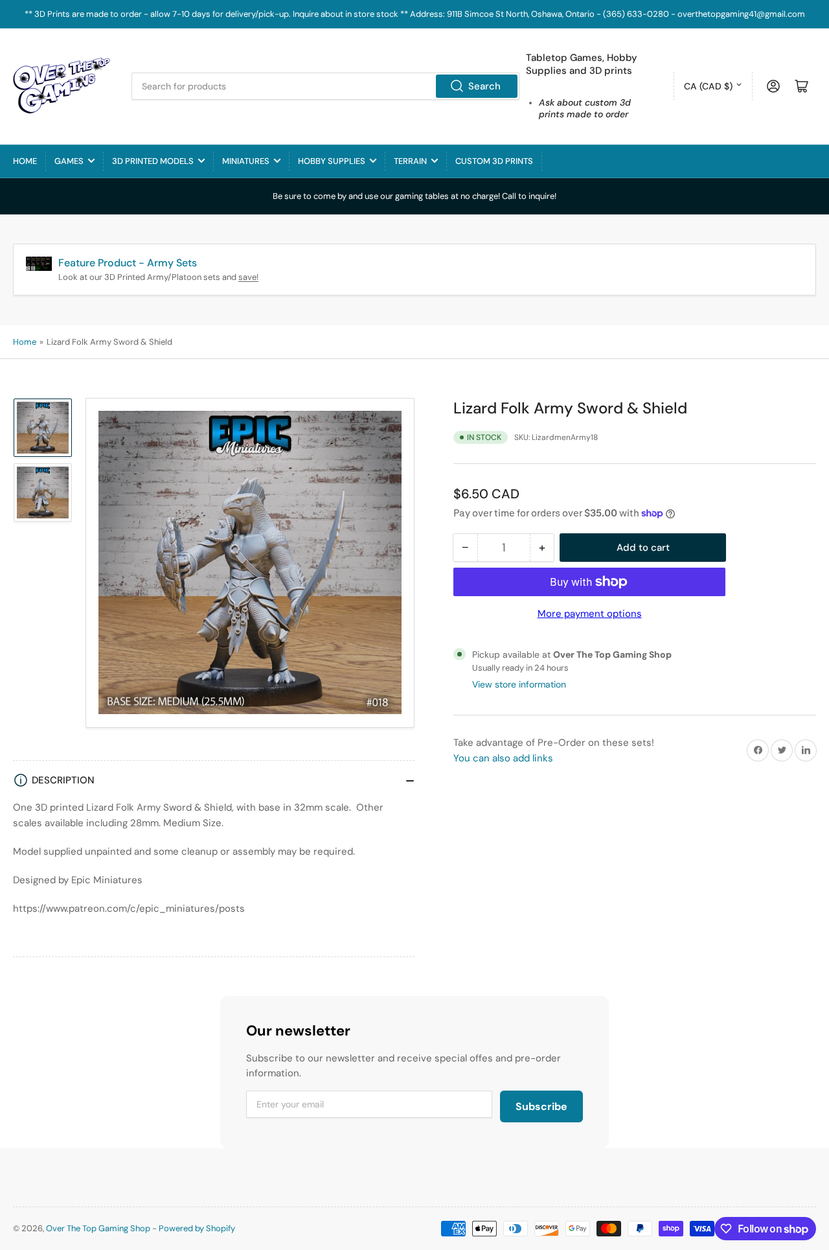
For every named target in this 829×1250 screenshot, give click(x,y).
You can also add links (503, 758)
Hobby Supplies (331, 161)
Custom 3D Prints (494, 161)
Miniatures (245, 161)
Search (484, 86)
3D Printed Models (153, 161)
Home (25, 161)
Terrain (410, 161)
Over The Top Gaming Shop (98, 1228)
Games (69, 161)
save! (248, 277)
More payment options (590, 613)
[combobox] (325, 86)
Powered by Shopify (197, 1228)
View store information (519, 684)
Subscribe (541, 1106)
